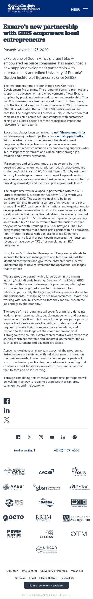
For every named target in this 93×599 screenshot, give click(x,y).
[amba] (14, 471)
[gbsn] (46, 487)
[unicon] (46, 549)
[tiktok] (74, 437)
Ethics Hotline (48, 578)
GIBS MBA (12, 570)
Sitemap (20, 578)
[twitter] (29, 437)
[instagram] (41, 437)
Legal (32, 578)
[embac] (79, 487)
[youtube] (52, 437)
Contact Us (67, 578)
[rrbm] (43, 518)
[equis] (78, 471)
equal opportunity (70, 136)
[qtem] (79, 534)
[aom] (76, 518)
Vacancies (77, 570)
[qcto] (13, 518)
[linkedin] (63, 437)
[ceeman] (46, 534)
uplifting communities (70, 132)
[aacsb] (46, 471)
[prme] (14, 534)
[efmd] (14, 502)
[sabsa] (46, 502)
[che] (79, 502)
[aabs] (13, 487)
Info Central (29, 570)
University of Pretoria (54, 570)
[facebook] (18, 437)
